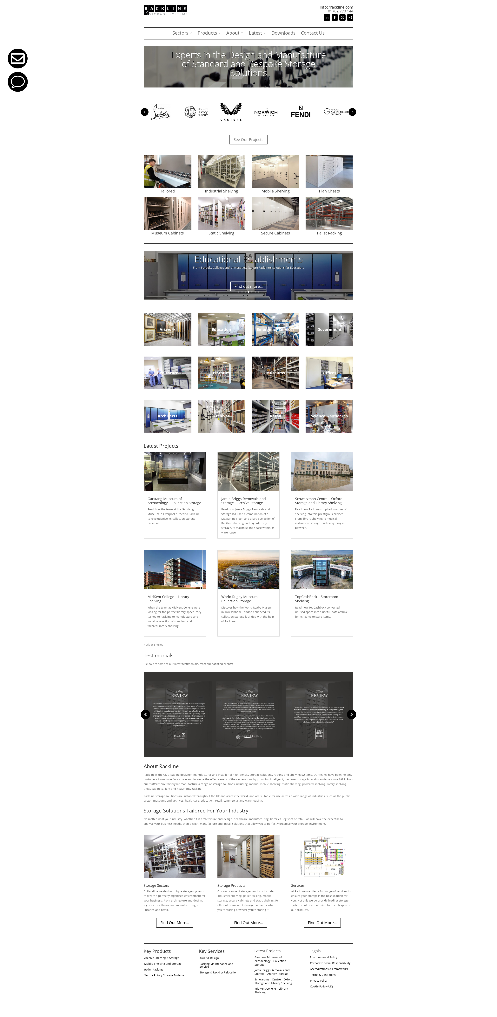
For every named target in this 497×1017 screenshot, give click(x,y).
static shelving (291, 784)
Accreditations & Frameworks (329, 969)
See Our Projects (248, 139)
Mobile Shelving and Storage (163, 963)
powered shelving (313, 784)
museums (159, 800)
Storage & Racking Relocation (218, 972)
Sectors (180, 33)
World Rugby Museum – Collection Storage (240, 598)
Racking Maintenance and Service (216, 965)
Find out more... (249, 282)
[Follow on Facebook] (335, 17)
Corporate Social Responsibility (330, 963)
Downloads (283, 33)
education (207, 800)
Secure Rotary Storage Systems (164, 975)
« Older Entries (153, 644)
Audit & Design (209, 958)
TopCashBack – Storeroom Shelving (316, 598)
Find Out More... (174, 922)
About (233, 33)
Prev (145, 112)
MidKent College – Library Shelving (168, 598)
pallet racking (252, 896)
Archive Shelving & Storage (161, 958)
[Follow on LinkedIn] (327, 17)
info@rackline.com (336, 7)
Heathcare (248, 263)
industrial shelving (229, 896)
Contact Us (313, 33)
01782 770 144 (340, 11)
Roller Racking (153, 969)
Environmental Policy (323, 957)
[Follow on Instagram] (350, 17)
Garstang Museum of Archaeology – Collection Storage (174, 500)
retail (218, 800)
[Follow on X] (342, 17)
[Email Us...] (18, 67)
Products (207, 33)
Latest (255, 33)
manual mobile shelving (265, 784)
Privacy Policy (318, 980)
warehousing (253, 800)
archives (178, 800)
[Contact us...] (18, 91)
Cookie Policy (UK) (321, 986)
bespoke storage (295, 779)
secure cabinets (239, 900)
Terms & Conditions (323, 975)
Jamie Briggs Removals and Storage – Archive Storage (243, 500)
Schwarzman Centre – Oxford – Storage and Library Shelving (320, 500)
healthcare (192, 800)
